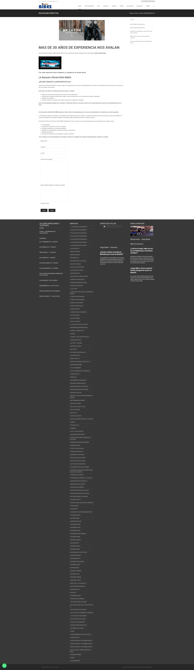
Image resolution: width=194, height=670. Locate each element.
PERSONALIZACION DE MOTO (78, 434)
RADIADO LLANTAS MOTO (77, 451)
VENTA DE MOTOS (75, 637)
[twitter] (144, 2)
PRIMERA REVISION (75, 445)
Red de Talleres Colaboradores (137, 24)
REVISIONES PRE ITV (75, 558)
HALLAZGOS (140, 6)
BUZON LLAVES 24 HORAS (77, 270)
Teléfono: (43, 147)
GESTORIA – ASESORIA (76, 343)
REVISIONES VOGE (75, 574)
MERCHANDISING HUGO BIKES (78, 400)
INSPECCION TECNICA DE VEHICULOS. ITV (80, 361)
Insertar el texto (45, 203)
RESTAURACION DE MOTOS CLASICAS (80, 493)
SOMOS (121, 6)
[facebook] (142, 2)
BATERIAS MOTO (75, 257)
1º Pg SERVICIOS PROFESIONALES (79, 226)
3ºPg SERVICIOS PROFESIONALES (79, 233)
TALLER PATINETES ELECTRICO (78, 619)
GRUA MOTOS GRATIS (76, 346)
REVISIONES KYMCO (75, 546)
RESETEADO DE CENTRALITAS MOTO (80, 490)
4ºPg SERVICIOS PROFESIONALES (79, 236)
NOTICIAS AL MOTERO (76, 415)
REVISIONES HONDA (75, 536)
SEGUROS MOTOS (75, 589)
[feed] (148, 2)
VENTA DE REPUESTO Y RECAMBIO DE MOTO (81, 640)
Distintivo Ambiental (75, 321)
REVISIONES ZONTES (76, 580)
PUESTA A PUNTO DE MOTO (77, 448)
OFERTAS (114, 6)
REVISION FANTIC (75, 505)
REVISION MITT (74, 509)
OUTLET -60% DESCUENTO (77, 431)
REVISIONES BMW (75, 518)
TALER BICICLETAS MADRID (77, 598)
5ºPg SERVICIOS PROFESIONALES (79, 239)
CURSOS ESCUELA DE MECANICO (79, 312)
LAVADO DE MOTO (75, 374)
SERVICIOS (105, 6)
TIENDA (148, 6)
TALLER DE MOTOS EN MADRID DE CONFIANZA (82, 612)
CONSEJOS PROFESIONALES (77, 296)
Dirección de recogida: (46, 159)
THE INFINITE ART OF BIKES (77, 628)
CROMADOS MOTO (75, 309)
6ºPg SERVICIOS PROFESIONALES (79, 242)
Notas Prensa (74, 412)
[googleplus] (152, 2)
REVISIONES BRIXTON (76, 521)
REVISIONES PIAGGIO (76, 555)
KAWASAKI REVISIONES (76, 364)
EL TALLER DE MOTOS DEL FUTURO (79, 324)
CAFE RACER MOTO (75, 273)
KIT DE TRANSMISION (76, 367)
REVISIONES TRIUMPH (76, 570)
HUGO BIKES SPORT (75, 355)
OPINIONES (73, 428)
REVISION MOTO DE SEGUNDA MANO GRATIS (81, 512)
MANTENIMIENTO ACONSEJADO (78, 380)
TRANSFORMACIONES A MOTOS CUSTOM (81, 634)
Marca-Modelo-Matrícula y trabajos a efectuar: (53, 185)
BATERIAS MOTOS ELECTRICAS (78, 261)
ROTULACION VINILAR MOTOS (78, 586)
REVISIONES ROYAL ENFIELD (77, 561)
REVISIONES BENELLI (76, 515)
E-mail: (42, 153)
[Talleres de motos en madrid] (44, 6)
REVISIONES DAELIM (75, 524)
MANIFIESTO (74, 377)
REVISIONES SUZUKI (75, 564)
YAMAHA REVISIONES (76, 654)
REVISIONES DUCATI (75, 527)
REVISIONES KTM (75, 543)
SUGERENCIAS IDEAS (76, 595)
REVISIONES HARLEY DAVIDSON (78, 533)
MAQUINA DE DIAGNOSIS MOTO (78, 383)
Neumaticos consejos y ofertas (78, 406)
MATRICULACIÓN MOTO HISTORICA (79, 386)
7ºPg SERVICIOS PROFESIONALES (79, 245)
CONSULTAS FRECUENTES (77, 302)
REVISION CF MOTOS (76, 499)
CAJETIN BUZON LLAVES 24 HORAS (79, 276)
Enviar (44, 210)
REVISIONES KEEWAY (76, 539)
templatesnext (149, 667)
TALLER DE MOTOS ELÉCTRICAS (78, 609)
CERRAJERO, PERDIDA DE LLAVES (79, 282)
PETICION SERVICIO (89, 6)
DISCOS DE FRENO (75, 315)
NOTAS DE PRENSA (75, 409)
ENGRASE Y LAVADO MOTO (77, 330)
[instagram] (150, 2)
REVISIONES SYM (75, 567)
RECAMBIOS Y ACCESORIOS (77, 454)
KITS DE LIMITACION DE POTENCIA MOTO (80, 371)
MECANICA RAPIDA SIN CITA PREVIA (79, 389)
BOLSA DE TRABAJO (76, 264)
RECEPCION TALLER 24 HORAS (78, 457)
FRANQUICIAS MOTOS (76, 340)
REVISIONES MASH (75, 549)
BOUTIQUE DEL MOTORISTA (77, 267)
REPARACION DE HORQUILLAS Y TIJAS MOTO (82, 478)
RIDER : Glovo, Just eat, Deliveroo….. (79, 583)
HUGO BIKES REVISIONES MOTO (78, 352)
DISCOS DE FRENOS (75, 318)
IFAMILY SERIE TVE (75, 358)
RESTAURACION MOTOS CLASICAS (79, 496)
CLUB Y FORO (74, 288)
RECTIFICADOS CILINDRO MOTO (78, 464)
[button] (4, 665)
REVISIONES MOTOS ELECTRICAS (79, 552)
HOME (79, 6)
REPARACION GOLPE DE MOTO (78, 484)
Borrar (52, 210)
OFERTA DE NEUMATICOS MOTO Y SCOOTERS (82, 419)
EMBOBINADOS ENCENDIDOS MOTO (79, 327)
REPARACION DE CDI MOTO (77, 474)
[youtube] (154, 2)
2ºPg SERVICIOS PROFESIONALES (79, 230)
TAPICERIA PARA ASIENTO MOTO (79, 625)
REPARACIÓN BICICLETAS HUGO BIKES (80, 467)
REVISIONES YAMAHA (76, 577)
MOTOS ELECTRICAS (76, 403)
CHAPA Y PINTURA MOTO (77, 285)
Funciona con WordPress (128, 667)
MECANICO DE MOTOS (76, 392)
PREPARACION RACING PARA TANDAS (80, 442)
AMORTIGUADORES (75, 251)
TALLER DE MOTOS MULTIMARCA (79, 615)
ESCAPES (73, 333)
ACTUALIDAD (130, 6)
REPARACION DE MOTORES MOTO (79, 481)
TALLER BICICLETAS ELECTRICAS (79, 601)
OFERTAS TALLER (75, 425)
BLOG (98, 6)
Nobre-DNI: (44, 141)
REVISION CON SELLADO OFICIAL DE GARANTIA (82, 502)
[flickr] (146, 2)
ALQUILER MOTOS (75, 248)
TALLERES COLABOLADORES (78, 622)
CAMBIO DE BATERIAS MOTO (78, 279)
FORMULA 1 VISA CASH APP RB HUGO (80, 336)
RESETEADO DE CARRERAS (77, 487)
